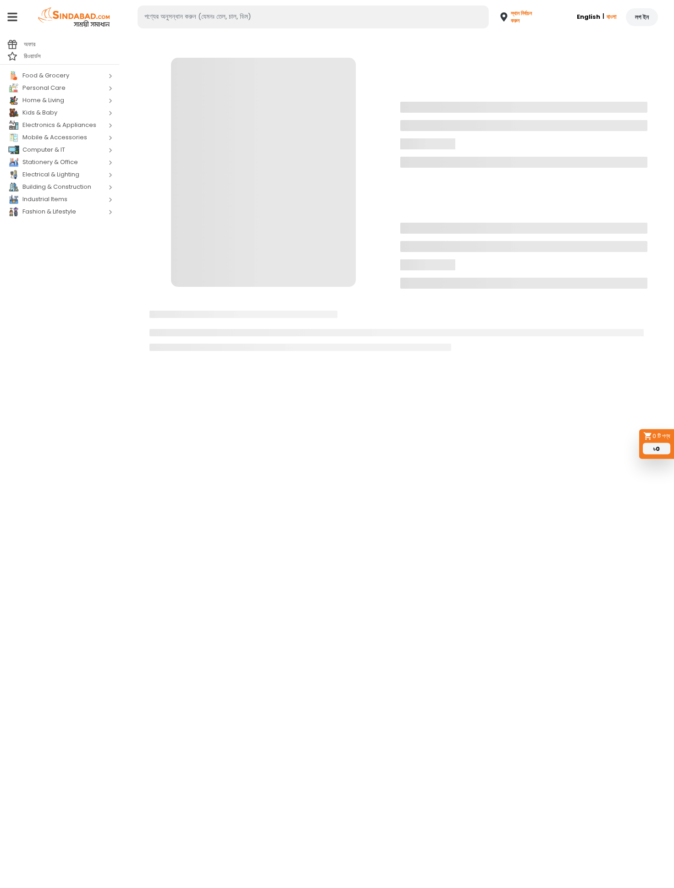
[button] (512, 17)
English (588, 16)
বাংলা (612, 16)
